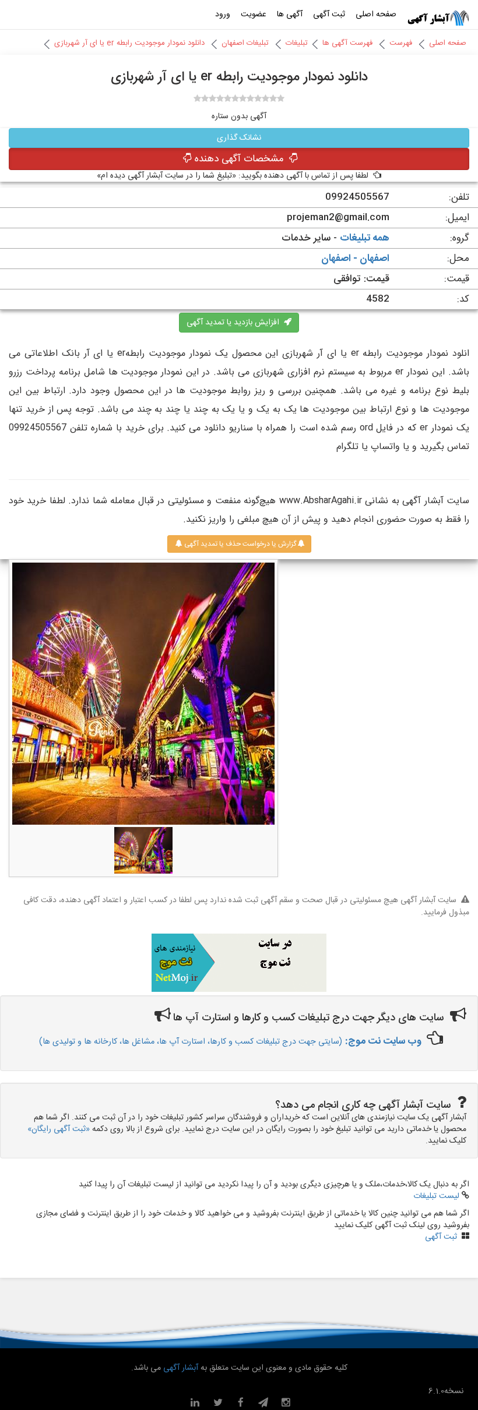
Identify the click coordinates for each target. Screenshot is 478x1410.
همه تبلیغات (364, 238)
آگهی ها (290, 15)
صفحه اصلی (376, 15)
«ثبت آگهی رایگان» (58, 1129)
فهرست (400, 43)
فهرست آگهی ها (347, 43)
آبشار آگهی (179, 1368)
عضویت (253, 15)
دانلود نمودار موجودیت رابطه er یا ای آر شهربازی (129, 43)
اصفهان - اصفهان (355, 258)
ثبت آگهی (329, 15)
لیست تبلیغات (436, 1196)
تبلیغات (297, 43)
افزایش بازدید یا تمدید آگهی (235, 323)
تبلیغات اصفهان (245, 43)
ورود (222, 15)
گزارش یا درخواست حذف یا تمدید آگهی (239, 544)
